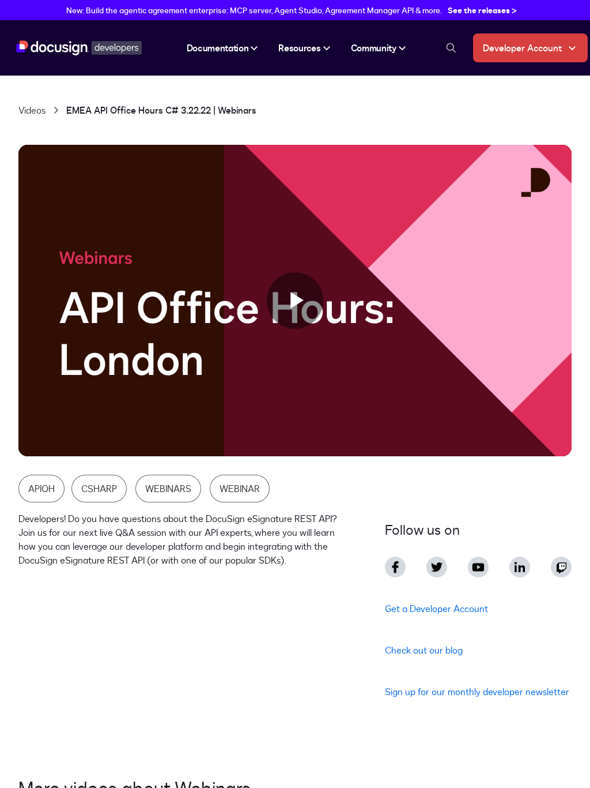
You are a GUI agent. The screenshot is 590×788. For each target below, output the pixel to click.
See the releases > (482, 10)
